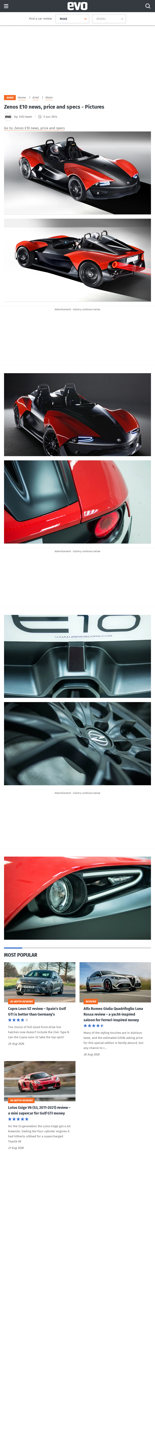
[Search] (148, 6)
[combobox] (58, 19)
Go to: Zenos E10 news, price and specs (34, 128)
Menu (6, 6)
